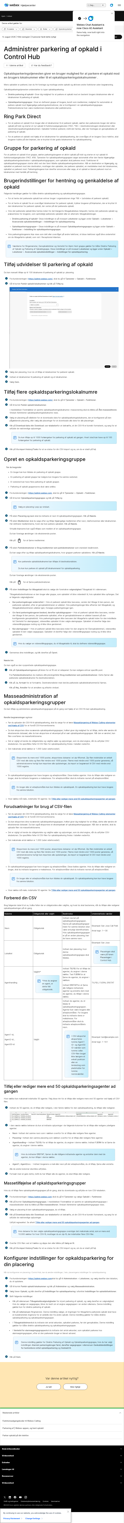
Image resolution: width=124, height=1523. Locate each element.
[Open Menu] (119, 5)
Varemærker (55, 1501)
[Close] (68, 1511)
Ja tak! (49, 1387)
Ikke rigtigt (75, 1387)
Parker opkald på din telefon (16, 1435)
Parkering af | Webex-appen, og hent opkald (23, 1428)
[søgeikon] (88, 5)
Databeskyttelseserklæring (30, 1501)
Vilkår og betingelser (11, 1501)
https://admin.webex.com (40, 493)
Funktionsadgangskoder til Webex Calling (22, 1421)
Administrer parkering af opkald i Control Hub (53, 53)
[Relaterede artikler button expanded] (120, 1413)
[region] (35, 1515)
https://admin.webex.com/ (40, 279)
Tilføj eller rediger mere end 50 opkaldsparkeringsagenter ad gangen (83, 799)
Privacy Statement (11, 1518)
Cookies (46, 1501)
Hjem (3, 16)
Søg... (92, 5)
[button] (111, 5)
